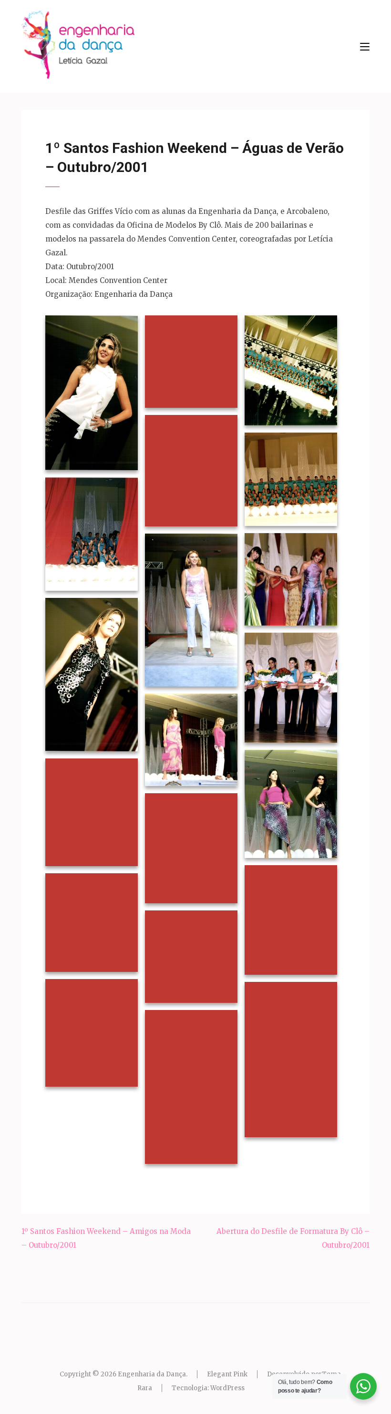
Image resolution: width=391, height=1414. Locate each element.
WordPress (227, 1388)
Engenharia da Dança (152, 1374)
